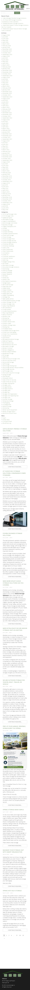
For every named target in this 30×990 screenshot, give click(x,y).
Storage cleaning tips (8, 383)
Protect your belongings (9, 332)
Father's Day (6, 279)
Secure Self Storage (8, 362)
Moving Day (6, 318)
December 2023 (7, 91)
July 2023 (5, 100)
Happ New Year (7, 286)
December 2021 (7, 134)
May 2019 (5, 188)
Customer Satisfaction (9, 256)
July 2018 (5, 206)
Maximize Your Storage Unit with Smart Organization (13, 851)
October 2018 (7, 201)
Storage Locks (7, 385)
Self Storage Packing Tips (10, 366)
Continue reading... (15, 467)
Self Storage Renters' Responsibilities (13, 367)
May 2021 (5, 146)
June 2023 (5, 102)
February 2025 (7, 67)
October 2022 (7, 116)
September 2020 (7, 160)
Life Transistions (7, 307)
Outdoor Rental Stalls (9, 321)
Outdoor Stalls (7, 323)
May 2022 (5, 125)
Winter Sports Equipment (10, 410)
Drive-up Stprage (7, 270)
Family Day (6, 277)
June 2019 (5, 186)
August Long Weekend (9, 221)
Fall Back (5, 276)
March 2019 (6, 192)
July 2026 (5, 37)
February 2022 (7, 130)
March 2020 (6, 171)
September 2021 (7, 139)
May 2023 (5, 104)
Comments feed (7, 421)
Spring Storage (7, 374)
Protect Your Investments (10, 334)
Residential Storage (8, 353)
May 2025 (5, 61)
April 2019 (5, 190)
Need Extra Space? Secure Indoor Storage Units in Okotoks (15, 629)
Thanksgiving (6, 403)
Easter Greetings (7, 272)
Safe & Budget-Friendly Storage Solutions (14, 18)
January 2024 (6, 90)
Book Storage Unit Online (10, 223)
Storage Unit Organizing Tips (11, 396)
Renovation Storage (8, 346)
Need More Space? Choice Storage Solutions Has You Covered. (13, 583)
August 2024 (6, 77)
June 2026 (5, 38)
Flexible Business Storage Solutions (13, 23)
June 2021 (5, 144)
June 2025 (5, 60)
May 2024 (5, 82)
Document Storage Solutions (11, 267)
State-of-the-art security (9, 381)
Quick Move (6, 337)
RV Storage (6, 355)
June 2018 (5, 208)
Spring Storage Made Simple (13, 810)
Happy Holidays (7, 290)
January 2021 (6, 153)
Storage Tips (6, 392)
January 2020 (6, 174)
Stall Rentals (6, 376)
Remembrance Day (8, 343)
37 (17, 935)
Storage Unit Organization (10, 394)
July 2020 (5, 164)
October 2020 (7, 158)
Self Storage (6, 364)
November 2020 (7, 157)
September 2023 (7, 97)
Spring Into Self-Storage (12, 891)
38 (20, 935)
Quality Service (7, 336)
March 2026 (6, 44)
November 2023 (7, 93)
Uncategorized (7, 404)
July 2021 (5, 142)
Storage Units (6, 397)
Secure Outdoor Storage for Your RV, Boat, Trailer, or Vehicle (14, 682)
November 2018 (7, 199)
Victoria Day (6, 408)
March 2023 (6, 107)
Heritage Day (6, 297)
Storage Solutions (8, 388)
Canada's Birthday (8, 232)
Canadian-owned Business (10, 233)
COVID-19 (5, 255)
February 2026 (7, 45)
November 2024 (7, 72)
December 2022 (7, 112)
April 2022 (5, 127)
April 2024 (5, 84)
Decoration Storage (8, 265)
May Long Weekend (8, 313)
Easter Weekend (7, 274)
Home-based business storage (11, 300)
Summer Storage (7, 399)
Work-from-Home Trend (9, 413)
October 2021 (7, 137)
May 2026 (5, 40)
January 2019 (6, 195)
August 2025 (6, 56)
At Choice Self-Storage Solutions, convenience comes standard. (11, 21)
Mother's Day (6, 316)
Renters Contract (7, 348)
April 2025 (5, 63)
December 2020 (7, 155)
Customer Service (8, 258)
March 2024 (6, 86)
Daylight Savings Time (9, 262)
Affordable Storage (8, 219)
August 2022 (6, 119)
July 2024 (5, 79)
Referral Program (7, 341)
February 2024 (7, 88)
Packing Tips (6, 327)
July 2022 (5, 121)
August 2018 (6, 204)
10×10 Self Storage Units (10, 214)
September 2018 (7, 202)
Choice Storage (7, 237)
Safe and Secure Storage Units (11, 358)
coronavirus (6, 253)
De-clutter (5, 263)
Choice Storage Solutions (10, 242)
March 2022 (6, 128)
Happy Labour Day (8, 292)
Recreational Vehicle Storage (11, 339)
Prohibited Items (7, 329)
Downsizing (6, 269)
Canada (5, 228)
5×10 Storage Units (8, 216)
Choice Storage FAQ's (9, 239)
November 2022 (7, 114)
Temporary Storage (8, 401)
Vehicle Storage (7, 406)
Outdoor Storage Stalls (9, 325)
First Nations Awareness (9, 281)
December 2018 (7, 197)
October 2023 (7, 95)
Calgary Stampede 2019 (9, 226)
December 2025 (7, 49)
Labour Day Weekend (9, 306)
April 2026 (5, 42)
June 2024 (5, 81)
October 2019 (7, 179)
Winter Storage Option (9, 411)
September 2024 (7, 75)
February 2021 (7, 151)
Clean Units (6, 247)
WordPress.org (7, 423)
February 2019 (7, 194)
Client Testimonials (8, 251)
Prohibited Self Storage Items (11, 330)
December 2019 (7, 176)
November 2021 (7, 135)
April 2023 (5, 105)
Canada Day (6, 230)
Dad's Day (5, 260)
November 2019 (7, 178)
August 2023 (6, 98)
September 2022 (7, 118)
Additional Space (7, 218)
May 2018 (5, 209)
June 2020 (5, 165)
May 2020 (5, 167)
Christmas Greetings (8, 246)
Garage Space (6, 283)
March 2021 (6, 149)
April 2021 (5, 148)
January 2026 (6, 47)
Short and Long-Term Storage (11, 373)
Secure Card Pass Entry (9, 360)
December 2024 (7, 70)
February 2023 (7, 109)
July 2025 (5, 58)
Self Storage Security (8, 369)
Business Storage (7, 225)
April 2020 (5, 169)
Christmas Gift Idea (8, 244)
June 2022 (5, 123)
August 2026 (6, 35)
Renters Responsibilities (9, 351)
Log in (4, 418)
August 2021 (6, 141)
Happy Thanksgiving (8, 295)
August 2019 (6, 183)
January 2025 (6, 68)
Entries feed (6, 419)
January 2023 (6, 111)
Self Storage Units (8, 371)
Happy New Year (7, 293)
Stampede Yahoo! (8, 378)
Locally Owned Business (10, 311)
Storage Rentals (7, 387)
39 (23, 935)
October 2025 (7, 53)
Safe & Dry (6, 357)
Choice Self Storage (8, 235)
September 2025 (7, 54)
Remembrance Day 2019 (10, 344)
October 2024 (7, 74)
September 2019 (7, 181)
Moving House (7, 320)
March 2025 (6, 65)
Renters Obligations (8, 350)
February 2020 (7, 172)
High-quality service (8, 299)
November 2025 (7, 51)
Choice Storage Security (9, 240)
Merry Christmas (7, 314)
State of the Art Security (9, 380)
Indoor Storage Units (9, 304)
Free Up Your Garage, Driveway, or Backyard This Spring (14, 727)
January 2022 (6, 132)
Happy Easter (6, 288)
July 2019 (5, 185)
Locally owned (7, 309)
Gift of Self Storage (8, 284)
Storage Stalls (6, 390)
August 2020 (6, 162)
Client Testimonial (8, 249)
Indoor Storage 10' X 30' (9, 302)
